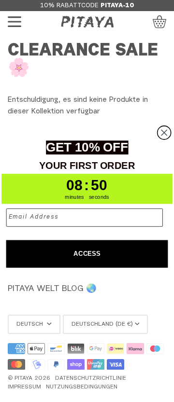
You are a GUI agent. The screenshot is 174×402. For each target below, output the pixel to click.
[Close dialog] (164, 132)
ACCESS (86, 253)
